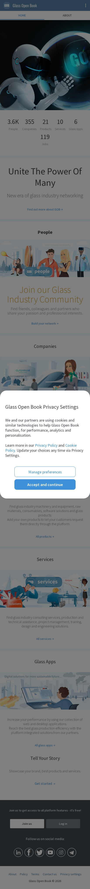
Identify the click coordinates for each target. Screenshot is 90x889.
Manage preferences (45, 471)
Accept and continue (45, 484)
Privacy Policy (46, 445)
